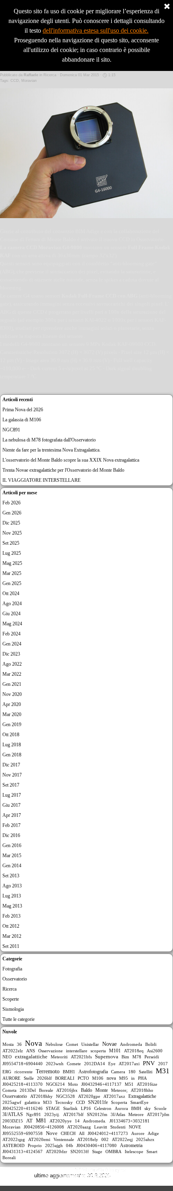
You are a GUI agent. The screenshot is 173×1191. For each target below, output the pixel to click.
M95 (123, 1078)
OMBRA (113, 1151)
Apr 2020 (11, 704)
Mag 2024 (12, 624)
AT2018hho (142, 1090)
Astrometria (131, 1145)
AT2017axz (114, 1096)
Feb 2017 (11, 825)
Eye (111, 1063)
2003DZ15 (12, 1120)
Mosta (8, 1044)
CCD (14, 81)
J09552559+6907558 (22, 1133)
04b (69, 1145)
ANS (30, 1050)
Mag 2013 (12, 906)
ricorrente (23, 1071)
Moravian (29, 81)
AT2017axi (129, 1063)
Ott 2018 (10, 734)
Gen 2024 (11, 644)
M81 (41, 1121)
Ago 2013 (12, 886)
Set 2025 (10, 543)
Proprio (35, 1145)
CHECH (68, 1133)
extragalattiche (31, 1057)
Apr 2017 (11, 815)
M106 (97, 1078)
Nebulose (54, 1044)
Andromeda (131, 1044)
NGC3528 (65, 1096)
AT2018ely (87, 1139)
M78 (136, 1056)
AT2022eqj (122, 1139)
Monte (101, 1090)
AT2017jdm (158, 1114)
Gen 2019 (11, 724)
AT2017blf (73, 1114)
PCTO (83, 1078)
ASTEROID (13, 1145)
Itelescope (134, 1151)
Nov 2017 (12, 775)
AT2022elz (12, 1050)
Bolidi (151, 1044)
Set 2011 (10, 946)
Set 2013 (10, 876)
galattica (32, 1102)
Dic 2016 (11, 835)
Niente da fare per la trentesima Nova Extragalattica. (51, 450)
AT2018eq (134, 1050)
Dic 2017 (11, 765)
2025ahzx (145, 1139)
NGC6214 (55, 1084)
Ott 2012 (10, 926)
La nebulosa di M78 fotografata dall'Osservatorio (49, 440)
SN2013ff (79, 1151)
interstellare (76, 1050)
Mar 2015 (11, 855)
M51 (129, 1084)
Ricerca (9, 989)
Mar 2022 (11, 674)
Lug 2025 (11, 553)
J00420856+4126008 (44, 1126)
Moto (73, 1084)
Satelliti (145, 1071)
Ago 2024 (12, 603)
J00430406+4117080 (96, 1145)
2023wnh (55, 1063)
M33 (47, 1102)
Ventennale (64, 1139)
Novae (109, 1044)
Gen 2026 (11, 513)
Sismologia (13, 1009)
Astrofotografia (93, 1071)
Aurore (137, 1133)
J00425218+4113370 (22, 1084)
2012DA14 (94, 1063)
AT (29, 1121)
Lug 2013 (11, 896)
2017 (163, 1063)
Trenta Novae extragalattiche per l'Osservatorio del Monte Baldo (63, 470)
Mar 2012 (11, 936)
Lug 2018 (11, 744)
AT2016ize (147, 1084)
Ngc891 (33, 1114)
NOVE (135, 1126)
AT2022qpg (13, 1139)
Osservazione (50, 1050)
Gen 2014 (11, 865)
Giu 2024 (11, 613)
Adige (153, 1133)
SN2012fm (97, 1114)
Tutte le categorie (18, 1019)
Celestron (102, 1108)
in (133, 1078)
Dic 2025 (11, 523)
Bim (125, 1056)
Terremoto (48, 1071)
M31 (162, 1071)
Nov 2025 (12, 533)
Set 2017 (10, 785)
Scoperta (119, 1102)
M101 (115, 1050)
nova (111, 1078)
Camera (118, 1071)
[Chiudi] (167, 7)
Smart (151, 1151)
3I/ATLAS (12, 1114)
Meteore (136, 1114)
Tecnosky (64, 1102)
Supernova (106, 1057)
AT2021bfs (81, 1056)
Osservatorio (14, 979)
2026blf (44, 1078)
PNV (149, 1063)
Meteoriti (59, 1056)
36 (19, 1044)
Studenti (118, 1126)
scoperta (98, 1050)
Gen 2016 (11, 845)
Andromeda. (94, 1120)
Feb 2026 (11, 503)
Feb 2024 (11, 634)
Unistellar (90, 1044)
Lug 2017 (11, 795)
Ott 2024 (10, 593)
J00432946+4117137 (101, 1084)
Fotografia (12, 969)
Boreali (9, 1157)
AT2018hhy (41, 1096)
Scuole (160, 1108)
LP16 (86, 1108)
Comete (74, 1063)
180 (132, 1071)
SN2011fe (98, 1102)
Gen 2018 (11, 755)
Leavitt (100, 1126)
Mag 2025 (12, 563)
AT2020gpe (89, 1096)
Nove (52, 1133)
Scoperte (10, 999)
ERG (6, 1071)
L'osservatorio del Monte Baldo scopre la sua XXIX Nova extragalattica (70, 460)
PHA (142, 1078)
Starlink (70, 1108)
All (81, 1133)
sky (147, 1108)
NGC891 (11, 430)
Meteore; (119, 1090)
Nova (33, 1043)
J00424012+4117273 (108, 1133)
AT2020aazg (79, 1126)
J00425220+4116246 (22, 1108)
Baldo (86, 1090)
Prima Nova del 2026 (22, 409)
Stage (97, 1151)
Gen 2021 (11, 684)
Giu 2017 (11, 805)
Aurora (121, 1108)
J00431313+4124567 (22, 1151)
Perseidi (151, 1056)
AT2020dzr (56, 1151)
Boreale (46, 1090)
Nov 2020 (12, 694)
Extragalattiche (142, 1096)
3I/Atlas (118, 1114)
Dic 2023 (11, 654)
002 (105, 1139)
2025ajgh (54, 1145)
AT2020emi (39, 1139)
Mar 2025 (11, 573)
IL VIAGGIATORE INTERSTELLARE (41, 480)
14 (77, 1120)
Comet (72, 1044)
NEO (7, 1056)
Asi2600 (155, 1050)
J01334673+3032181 (129, 1120)
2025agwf (11, 1102)
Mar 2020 (11, 714)
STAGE (53, 1108)
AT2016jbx (67, 1090)
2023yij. (52, 1114)
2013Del (28, 1090)
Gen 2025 (11, 583)
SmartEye (139, 1102)
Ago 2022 (12, 664)
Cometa (9, 1090)
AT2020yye (60, 1120)
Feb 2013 (11, 916)
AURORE (11, 1078)
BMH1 (69, 1071)
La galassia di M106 (21, 420)
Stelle (29, 1078)
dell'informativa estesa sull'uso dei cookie (95, 30)
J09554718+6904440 (22, 1063)
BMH (136, 1108)
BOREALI (64, 1078)
